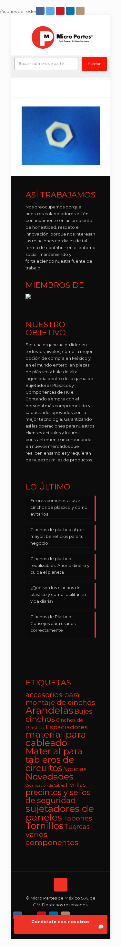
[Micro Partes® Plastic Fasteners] (62, 37)
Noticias (74, 769)
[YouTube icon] (61, 11)
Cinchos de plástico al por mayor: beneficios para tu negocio (57, 536)
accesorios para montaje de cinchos (60, 698)
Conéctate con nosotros (60, 922)
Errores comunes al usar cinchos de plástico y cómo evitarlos (58, 507)
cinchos (40, 719)
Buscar (94, 63)
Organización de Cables (45, 785)
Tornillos (44, 825)
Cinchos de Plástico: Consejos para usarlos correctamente (53, 623)
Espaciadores (66, 727)
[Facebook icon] (41, 11)
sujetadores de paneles (59, 813)
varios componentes (51, 838)
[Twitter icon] (51, 11)
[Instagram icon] (81, 11)
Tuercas (77, 826)
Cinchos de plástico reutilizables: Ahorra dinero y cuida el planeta (59, 565)
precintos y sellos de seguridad (58, 796)
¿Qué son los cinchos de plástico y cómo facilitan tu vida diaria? (58, 594)
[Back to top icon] (60, 885)
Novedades (49, 776)
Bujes (83, 711)
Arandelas (49, 710)
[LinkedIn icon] (71, 11)
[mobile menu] (101, 35)
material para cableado (55, 738)
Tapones (77, 818)
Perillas (76, 784)
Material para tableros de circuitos (54, 759)
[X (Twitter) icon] (30, 914)
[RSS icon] (78, 914)
